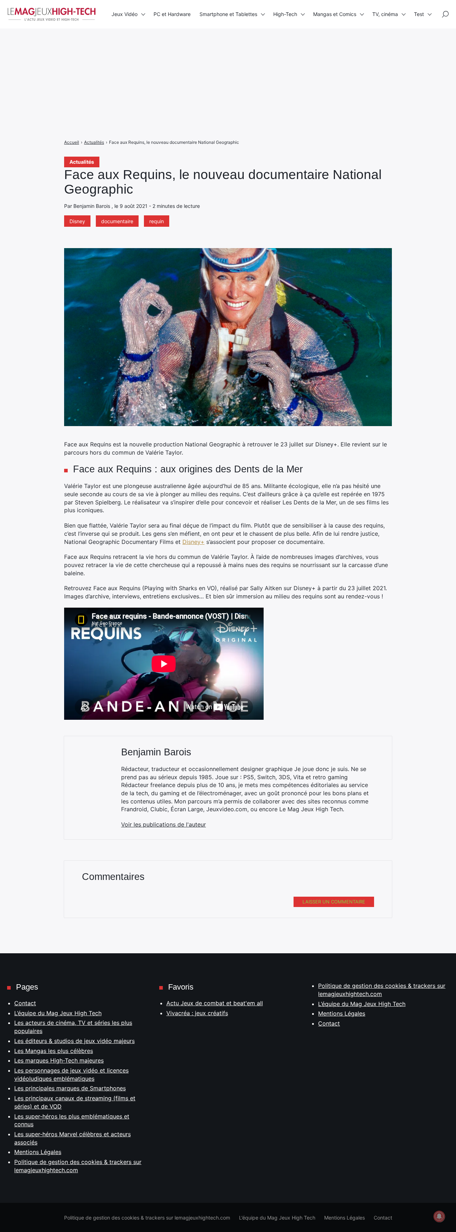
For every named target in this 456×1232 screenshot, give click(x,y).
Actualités (81, 162)
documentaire (117, 221)
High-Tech (285, 14)
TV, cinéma (385, 14)
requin (156, 221)
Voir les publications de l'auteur (163, 824)
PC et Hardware (172, 14)
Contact (25, 1003)
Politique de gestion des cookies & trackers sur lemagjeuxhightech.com (147, 1218)
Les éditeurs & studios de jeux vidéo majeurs (74, 1040)
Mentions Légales (37, 1151)
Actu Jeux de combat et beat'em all (214, 1003)
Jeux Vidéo (125, 14)
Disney (77, 221)
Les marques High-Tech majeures (59, 1060)
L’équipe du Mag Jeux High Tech (58, 1013)
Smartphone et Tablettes (228, 14)
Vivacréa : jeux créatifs (197, 1013)
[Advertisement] (214, 50)
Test (419, 14)
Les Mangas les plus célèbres (53, 1050)
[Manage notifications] (439, 1216)
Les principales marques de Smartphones (70, 1088)
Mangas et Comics (334, 14)
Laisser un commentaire (333, 902)
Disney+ (193, 541)
